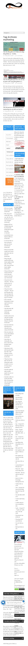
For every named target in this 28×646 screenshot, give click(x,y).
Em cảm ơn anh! (17, 633)
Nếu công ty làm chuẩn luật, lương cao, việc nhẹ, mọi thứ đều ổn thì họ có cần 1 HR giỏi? (9, 217)
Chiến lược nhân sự (20, 420)
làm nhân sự (8, 419)
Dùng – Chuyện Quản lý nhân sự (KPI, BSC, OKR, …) (20, 431)
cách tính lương (6, 448)
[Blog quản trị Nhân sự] (14, 5)
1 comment (19, 111)
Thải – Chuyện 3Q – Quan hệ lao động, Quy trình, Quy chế (20, 489)
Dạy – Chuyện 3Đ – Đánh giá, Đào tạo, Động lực (20, 425)
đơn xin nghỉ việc (9, 431)
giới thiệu (23, 610)
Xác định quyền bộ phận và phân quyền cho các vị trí (8, 371)
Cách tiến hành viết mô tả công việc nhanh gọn (8, 310)
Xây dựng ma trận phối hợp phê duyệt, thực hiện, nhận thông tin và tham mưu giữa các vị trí (8, 352)
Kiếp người (18, 447)
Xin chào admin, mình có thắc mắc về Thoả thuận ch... (20, 621)
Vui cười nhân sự (19, 523)
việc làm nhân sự (7, 444)
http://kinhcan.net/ (13, 629)
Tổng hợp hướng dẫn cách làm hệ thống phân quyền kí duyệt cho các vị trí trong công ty (8, 362)
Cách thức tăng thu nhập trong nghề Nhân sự (20, 412)
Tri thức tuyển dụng (20, 498)
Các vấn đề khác (19, 406)
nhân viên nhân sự (7, 427)
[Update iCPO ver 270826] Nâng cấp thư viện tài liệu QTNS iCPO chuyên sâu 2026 (8, 228)
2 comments (19, 83)
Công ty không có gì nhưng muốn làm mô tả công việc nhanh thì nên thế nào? (8, 274)
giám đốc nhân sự (7, 446)
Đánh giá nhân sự (20, 526)
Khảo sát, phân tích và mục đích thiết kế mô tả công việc (8, 333)
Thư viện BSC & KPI (20, 494)
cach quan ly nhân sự (8, 426)
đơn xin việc (6, 432)
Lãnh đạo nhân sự (20, 461)
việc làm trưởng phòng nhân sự (7, 441)
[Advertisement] (14, 20)
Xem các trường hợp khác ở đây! (7, 199)
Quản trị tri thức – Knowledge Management (19, 480)
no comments (19, 55)
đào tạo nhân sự (8, 424)
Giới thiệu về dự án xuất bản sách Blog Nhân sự (18, 162)
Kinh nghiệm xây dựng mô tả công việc (19, 457)
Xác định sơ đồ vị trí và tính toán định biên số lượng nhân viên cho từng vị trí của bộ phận (8, 380)
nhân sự (5, 417)
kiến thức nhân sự (9, 443)
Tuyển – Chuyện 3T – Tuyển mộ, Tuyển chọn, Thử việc (20, 510)
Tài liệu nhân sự (19, 483)
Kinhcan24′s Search (11, 634)
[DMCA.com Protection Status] (19, 589)
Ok (15, 627)
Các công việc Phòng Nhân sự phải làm (19, 403)
